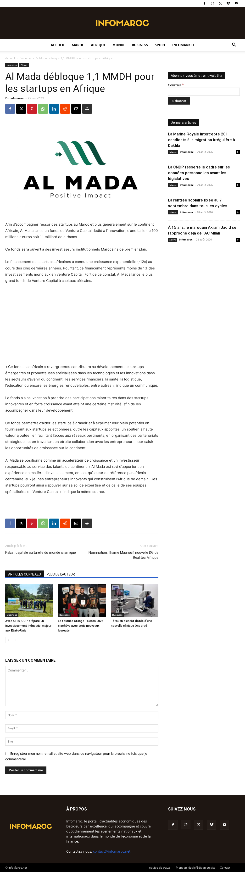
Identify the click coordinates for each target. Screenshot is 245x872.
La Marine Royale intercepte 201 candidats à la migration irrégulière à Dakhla (201, 140)
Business (140, 45)
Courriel (176, 85)
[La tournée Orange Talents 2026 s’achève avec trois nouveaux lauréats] (82, 600)
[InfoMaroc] (122, 23)
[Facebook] (204, 3)
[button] (234, 45)
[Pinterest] (32, 109)
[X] (220, 3)
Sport (160, 45)
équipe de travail (160, 868)
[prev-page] (8, 640)
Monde (118, 45)
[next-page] (16, 640)
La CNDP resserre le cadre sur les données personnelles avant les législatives (199, 173)
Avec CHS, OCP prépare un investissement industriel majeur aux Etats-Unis (28, 625)
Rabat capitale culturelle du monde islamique (40, 552)
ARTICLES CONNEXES (24, 574)
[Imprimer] (87, 109)
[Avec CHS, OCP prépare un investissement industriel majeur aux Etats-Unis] (29, 600)
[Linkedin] (54, 109)
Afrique (98, 45)
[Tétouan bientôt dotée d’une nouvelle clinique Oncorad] (134, 600)
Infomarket (183, 45)
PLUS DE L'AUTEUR (61, 574)
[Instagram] (212, 3)
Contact (225, 868)
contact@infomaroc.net (111, 851)
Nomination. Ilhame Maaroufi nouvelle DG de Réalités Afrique (123, 555)
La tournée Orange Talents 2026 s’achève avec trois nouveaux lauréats (80, 625)
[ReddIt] (65, 109)
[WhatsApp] (43, 109)
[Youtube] (236, 3)
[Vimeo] (228, 3)
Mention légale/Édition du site (195, 868)
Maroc (78, 45)
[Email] (76, 109)
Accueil (58, 45)
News (24, 65)
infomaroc (17, 98)
